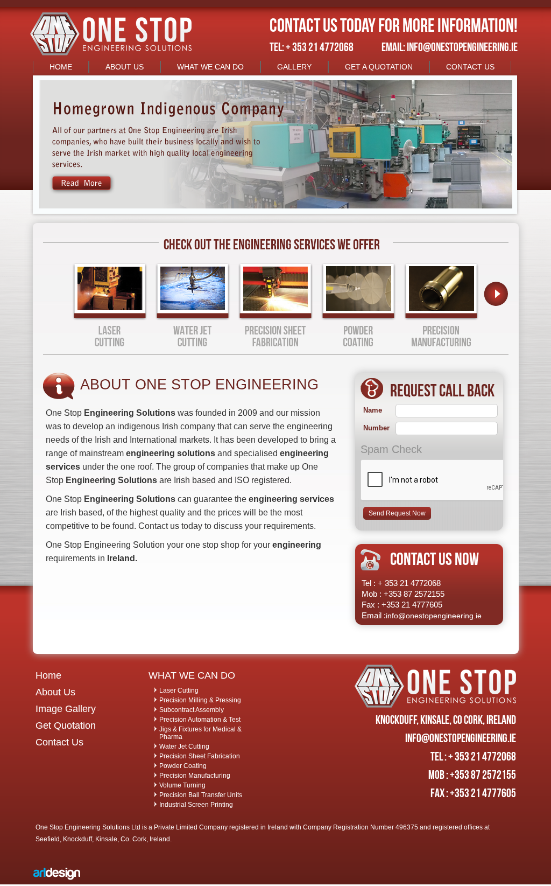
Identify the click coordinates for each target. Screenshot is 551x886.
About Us (55, 692)
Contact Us (59, 742)
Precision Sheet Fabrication (199, 756)
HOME (61, 66)
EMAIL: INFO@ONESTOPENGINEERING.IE (450, 46)
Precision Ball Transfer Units (200, 795)
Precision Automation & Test (200, 719)
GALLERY (294, 66)
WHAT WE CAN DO (210, 66)
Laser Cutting (179, 690)
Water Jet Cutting (184, 746)
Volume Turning (182, 785)
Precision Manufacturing (194, 775)
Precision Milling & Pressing (200, 700)
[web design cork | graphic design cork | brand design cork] (57, 881)
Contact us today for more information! (394, 25)
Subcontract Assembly (191, 710)
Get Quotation (66, 725)
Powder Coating (183, 766)
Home (48, 675)
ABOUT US (124, 66)
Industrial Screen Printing (196, 804)
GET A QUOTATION (379, 66)
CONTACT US (470, 66)
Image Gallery (66, 708)
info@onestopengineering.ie (434, 615)
